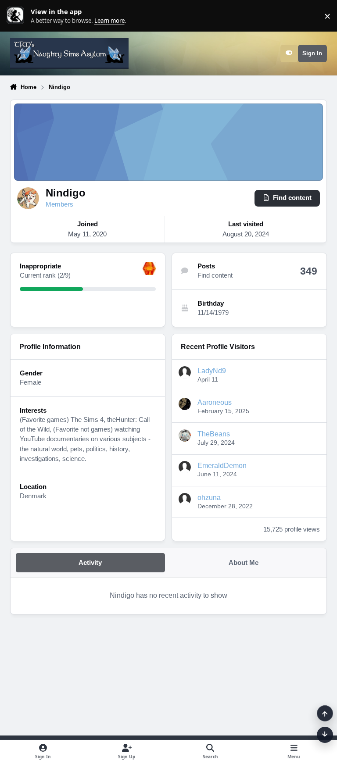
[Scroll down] (325, 735)
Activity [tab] (90, 562)
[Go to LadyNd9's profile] (185, 372)
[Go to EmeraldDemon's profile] (185, 467)
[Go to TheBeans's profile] (185, 435)
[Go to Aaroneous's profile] (185, 404)
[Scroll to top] (325, 713)
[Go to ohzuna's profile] (185, 499)
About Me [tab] (243, 562)
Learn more (17, 15)
